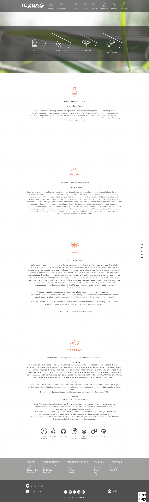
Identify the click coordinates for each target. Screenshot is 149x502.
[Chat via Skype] (74, 485)
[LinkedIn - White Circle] (78, 492)
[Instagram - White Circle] (83, 492)
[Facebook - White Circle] (65, 492)
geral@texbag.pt (37, 486)
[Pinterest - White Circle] (74, 492)
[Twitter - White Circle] (70, 492)
